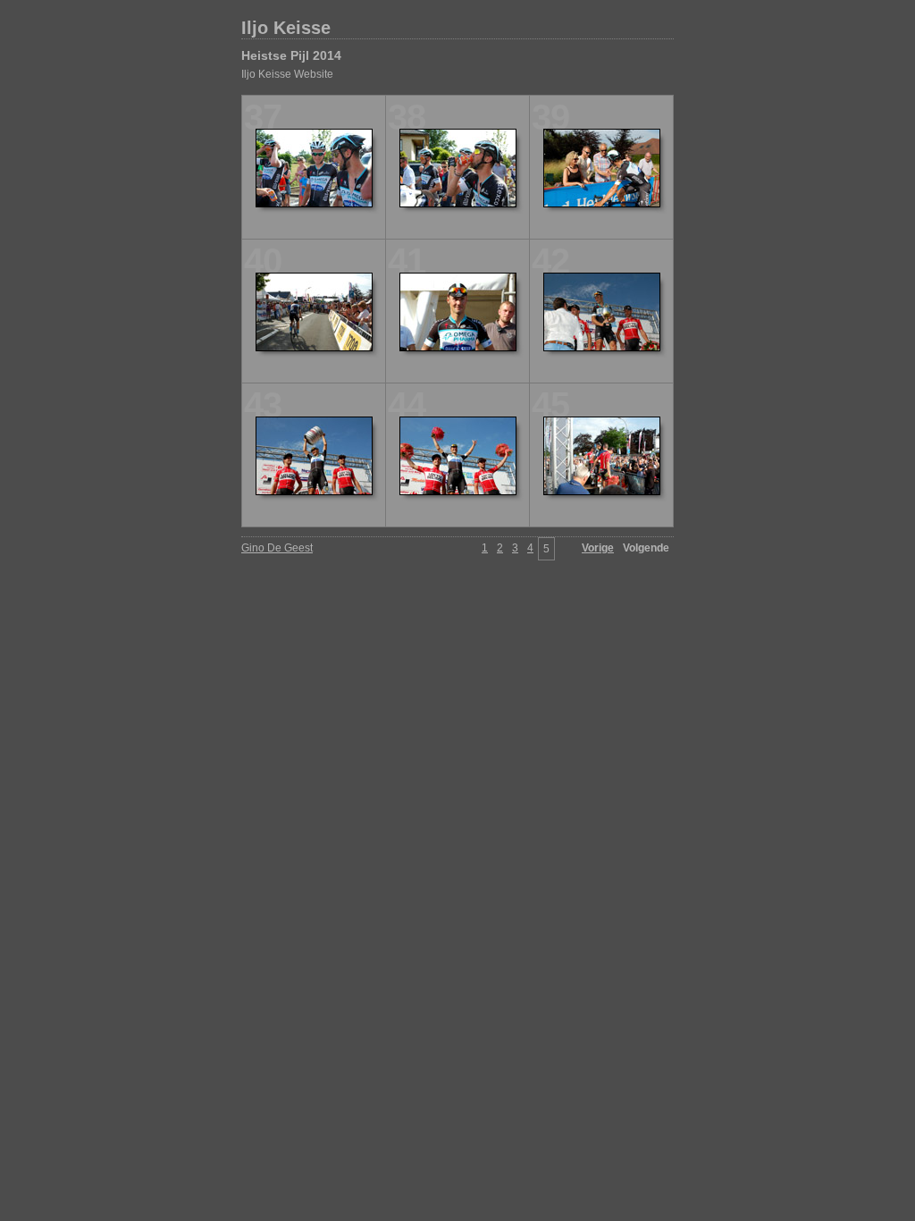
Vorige (598, 548)
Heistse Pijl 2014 (291, 55)
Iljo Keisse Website (287, 74)
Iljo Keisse (286, 28)
